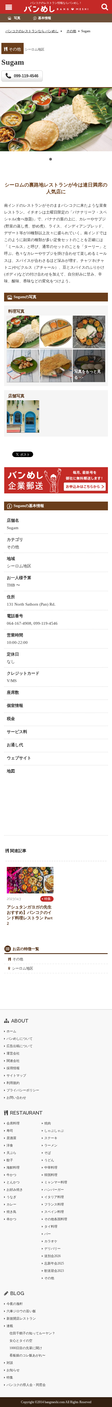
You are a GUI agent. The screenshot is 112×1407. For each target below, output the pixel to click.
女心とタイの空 (21, 1341)
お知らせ (13, 1370)
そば (47, 1153)
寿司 (10, 1131)
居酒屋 (11, 1138)
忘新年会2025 (54, 1263)
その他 (18, 959)
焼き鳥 (11, 1212)
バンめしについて (20, 1039)
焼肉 (47, 1123)
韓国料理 (50, 1175)
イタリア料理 (54, 1197)
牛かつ (11, 1175)
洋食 (10, 1145)
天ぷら (11, 1153)
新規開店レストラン (21, 1318)
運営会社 (13, 1053)
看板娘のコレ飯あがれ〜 (27, 1355)
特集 (47, 899)
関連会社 (13, 1061)
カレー (11, 1204)
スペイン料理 (54, 1212)
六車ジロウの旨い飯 (21, 1311)
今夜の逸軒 (15, 1304)
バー (47, 1234)
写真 (17, 18)
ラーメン (50, 1145)
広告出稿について (20, 1046)
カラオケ (50, 1241)
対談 (10, 1363)
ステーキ (50, 1138)
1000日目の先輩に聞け (26, 1348)
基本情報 (44, 18)
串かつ (11, 1219)
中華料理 (50, 1167)
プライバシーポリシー (23, 1090)
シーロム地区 (22, 968)
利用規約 (13, 1083)
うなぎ (11, 1197)
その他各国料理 (55, 1219)
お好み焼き (15, 1190)
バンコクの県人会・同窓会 (26, 1385)
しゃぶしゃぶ (54, 1131)
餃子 (10, 1160)
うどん (49, 1160)
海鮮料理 (13, 1167)
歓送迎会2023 (54, 1271)
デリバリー (52, 1249)
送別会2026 (52, 1256)
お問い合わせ (16, 1098)
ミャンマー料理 (55, 1182)
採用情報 (13, 1068)
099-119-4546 (26, 75)
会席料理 (13, 1123)
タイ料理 (50, 1226)
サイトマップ (16, 1075)
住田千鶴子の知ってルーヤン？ (32, 1333)
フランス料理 (54, 1204)
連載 (10, 1326)
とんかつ (13, 1182)
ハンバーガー (54, 1190)
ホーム (11, 1031)
